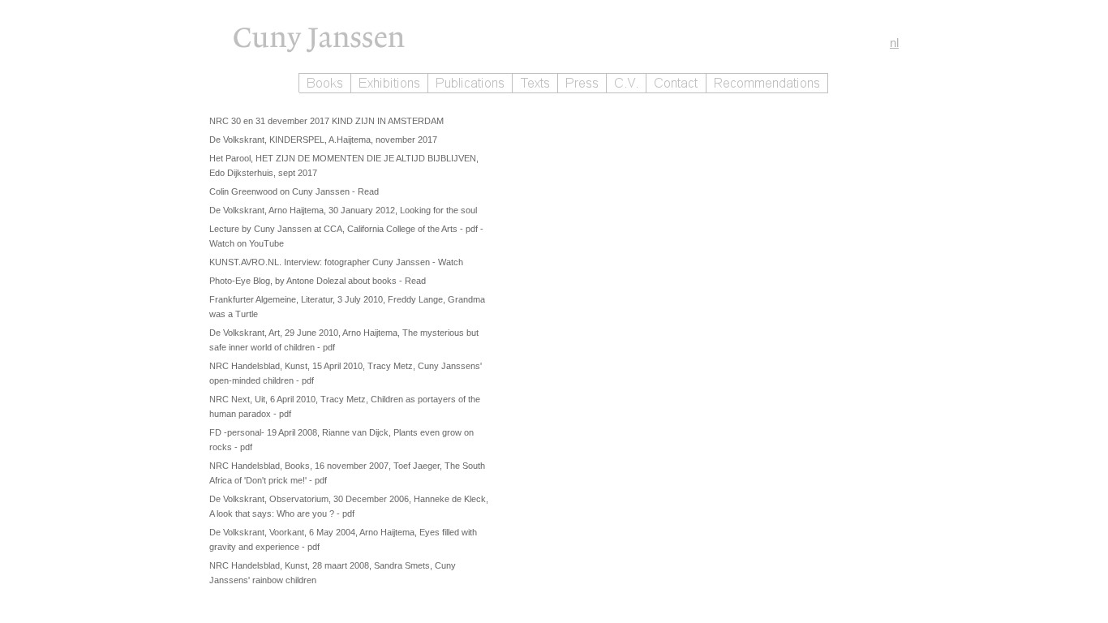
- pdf (470, 229)
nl (894, 42)
